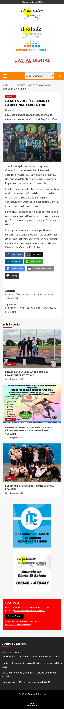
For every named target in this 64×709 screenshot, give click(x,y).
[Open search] (59, 76)
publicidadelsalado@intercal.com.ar (29, 610)
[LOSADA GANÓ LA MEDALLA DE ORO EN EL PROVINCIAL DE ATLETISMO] (32, 348)
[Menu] (5, 75)
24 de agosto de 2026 (15, 379)
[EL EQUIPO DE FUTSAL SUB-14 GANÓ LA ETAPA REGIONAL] (32, 462)
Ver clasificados (14, 616)
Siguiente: (31, 308)
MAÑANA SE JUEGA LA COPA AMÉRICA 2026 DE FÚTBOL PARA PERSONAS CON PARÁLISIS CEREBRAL (29, 430)
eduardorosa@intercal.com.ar (18, 624)
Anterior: (29, 294)
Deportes (10, 97)
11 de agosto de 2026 (15, 493)
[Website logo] (32, 14)
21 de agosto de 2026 (15, 438)
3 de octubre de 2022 (16, 110)
